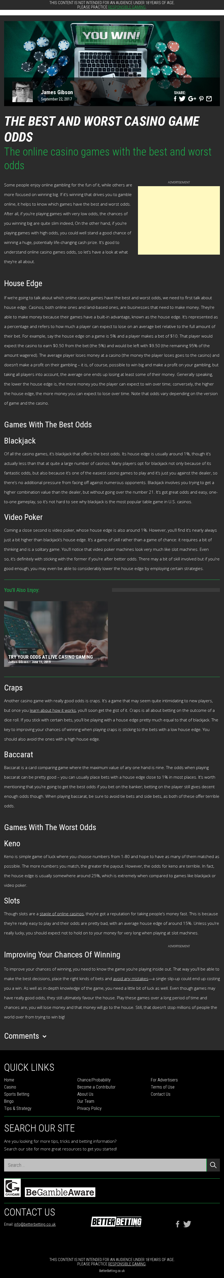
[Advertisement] (179, 220)
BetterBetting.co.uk (112, 1271)
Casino (10, 1087)
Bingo (9, 1101)
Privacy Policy (89, 1108)
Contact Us (160, 1094)
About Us (85, 1094)
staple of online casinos (62, 913)
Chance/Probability (94, 1080)
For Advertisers (164, 1080)
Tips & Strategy (17, 1108)
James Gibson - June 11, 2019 (29, 662)
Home (9, 1080)
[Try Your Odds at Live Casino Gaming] (56, 635)
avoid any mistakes (130, 978)
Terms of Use (163, 1087)
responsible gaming (127, 7)
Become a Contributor (96, 1087)
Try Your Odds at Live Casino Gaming (50, 657)
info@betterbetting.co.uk (35, 1224)
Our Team (85, 1101)
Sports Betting (16, 1094)
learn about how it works (53, 710)
